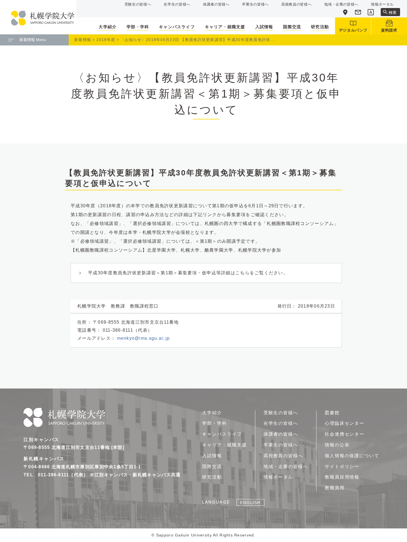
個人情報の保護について (352, 455)
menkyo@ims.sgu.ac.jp (143, 338)
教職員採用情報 (342, 477)
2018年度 (105, 39)
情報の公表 (337, 445)
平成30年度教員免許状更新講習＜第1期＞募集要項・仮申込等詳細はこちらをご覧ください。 (188, 272)
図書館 (332, 412)
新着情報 (82, 39)
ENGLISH (250, 502)
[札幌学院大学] (42, 18)
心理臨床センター (344, 423)
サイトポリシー (342, 466)
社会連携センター (344, 434)
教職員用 (335, 487)
